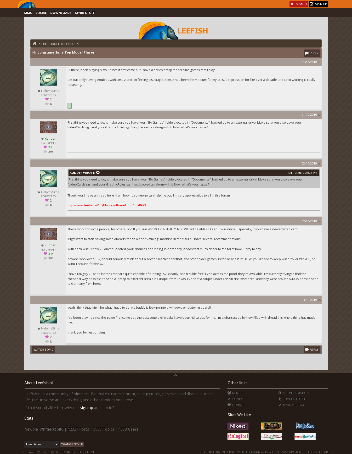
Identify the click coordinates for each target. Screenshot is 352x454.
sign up (86, 407)
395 (50, 152)
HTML (90, 452)
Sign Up (320, 4)
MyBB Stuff (85, 13)
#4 (319, 221)
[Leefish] (176, 29)
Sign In (301, 4)
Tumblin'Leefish (294, 399)
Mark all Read (293, 405)
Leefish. (81, 452)
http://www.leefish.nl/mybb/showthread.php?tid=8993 (107, 205)
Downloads (61, 13)
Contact (239, 399)
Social (41, 13)
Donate (238, 405)
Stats (28, 418)
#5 (319, 300)
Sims (28, 13)
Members (238, 393)
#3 (319, 163)
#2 (319, 114)
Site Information (295, 393)
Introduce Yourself (59, 44)
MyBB (40, 452)
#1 (319, 62)
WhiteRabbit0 (51, 429)
